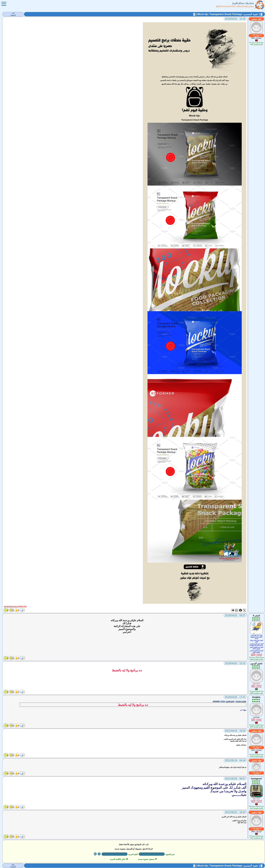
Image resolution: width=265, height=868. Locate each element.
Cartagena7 (256, 779)
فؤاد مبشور (256, 19)
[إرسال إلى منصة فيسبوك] (240, 610)
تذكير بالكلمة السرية (119, 859)
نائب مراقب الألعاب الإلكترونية (256, 35)
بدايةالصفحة (13, 865)
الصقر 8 (256, 615)
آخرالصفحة (13, 14)
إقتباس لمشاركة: (241, 701)
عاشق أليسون (256, 663)
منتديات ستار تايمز (243, 3)
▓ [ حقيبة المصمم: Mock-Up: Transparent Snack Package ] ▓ (227, 14)
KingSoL (256, 697)
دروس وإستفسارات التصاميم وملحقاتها (235, 6)
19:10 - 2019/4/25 (219, 701)
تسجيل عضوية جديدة (147, 859)
